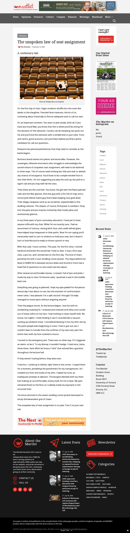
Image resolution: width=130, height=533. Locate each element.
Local (101, 160)
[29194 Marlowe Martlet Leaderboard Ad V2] (78, 10)
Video (104, 497)
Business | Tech (93, 477)
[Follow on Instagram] (20, 490)
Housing (103, 213)
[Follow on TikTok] (30, 490)
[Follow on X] (25, 490)
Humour (72, 17)
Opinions (26, 17)
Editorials (103, 173)
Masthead (97, 17)
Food (101, 191)
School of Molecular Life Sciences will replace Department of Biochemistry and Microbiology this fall (70, 504)
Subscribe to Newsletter (105, 39)
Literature (103, 195)
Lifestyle (103, 209)
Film (101, 187)
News (16, 17)
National (103, 164)
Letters (102, 178)
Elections (100, 481)
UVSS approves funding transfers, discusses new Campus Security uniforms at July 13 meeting (70, 485)
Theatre (103, 200)
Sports (102, 204)
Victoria (102, 169)
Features (38, 17)
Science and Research (95, 494)
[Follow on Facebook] (15, 490)
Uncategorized (93, 497)
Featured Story (93, 484)
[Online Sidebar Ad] (106, 113)
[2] (51, 425)
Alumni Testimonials (95, 474)
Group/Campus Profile (96, 487)
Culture (50, 17)
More (108, 17)
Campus (61, 17)
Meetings (84, 17)
